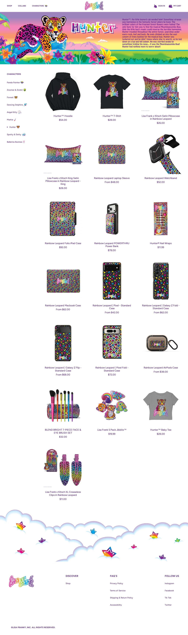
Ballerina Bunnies (14, 142)
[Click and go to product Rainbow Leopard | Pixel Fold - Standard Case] (112, 343)
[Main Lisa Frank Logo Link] (94, 6)
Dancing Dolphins (15, 105)
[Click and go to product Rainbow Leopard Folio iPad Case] (63, 218)
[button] (174, 6)
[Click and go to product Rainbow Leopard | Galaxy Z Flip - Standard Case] (63, 343)
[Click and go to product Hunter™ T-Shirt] (112, 91)
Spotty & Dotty (14, 134)
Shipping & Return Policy (121, 597)
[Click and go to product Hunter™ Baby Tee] (161, 405)
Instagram (169, 583)
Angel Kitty (12, 112)
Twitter (168, 605)
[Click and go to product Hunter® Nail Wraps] (161, 218)
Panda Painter (13, 82)
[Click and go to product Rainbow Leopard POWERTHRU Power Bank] (112, 218)
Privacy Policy (116, 583)
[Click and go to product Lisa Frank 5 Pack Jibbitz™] (112, 405)
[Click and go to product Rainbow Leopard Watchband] (161, 153)
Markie (10, 119)
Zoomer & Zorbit (15, 90)
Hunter (12, 127)
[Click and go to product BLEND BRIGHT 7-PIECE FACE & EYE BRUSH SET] (63, 405)
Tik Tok (168, 597)
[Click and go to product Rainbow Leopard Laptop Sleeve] (112, 153)
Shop (68, 583)
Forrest (10, 97)
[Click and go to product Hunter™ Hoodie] (63, 91)
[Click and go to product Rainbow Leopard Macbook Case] (63, 281)
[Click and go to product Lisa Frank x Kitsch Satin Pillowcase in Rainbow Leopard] (161, 91)
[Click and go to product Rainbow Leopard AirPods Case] (161, 343)
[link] (21, 576)
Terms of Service (118, 590)
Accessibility (116, 605)
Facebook (169, 590)
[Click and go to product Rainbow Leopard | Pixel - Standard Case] (112, 281)
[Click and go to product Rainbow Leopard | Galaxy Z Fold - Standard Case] (161, 281)
